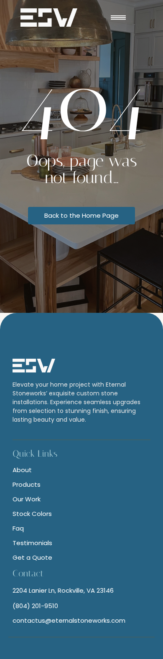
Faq (18, 528)
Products (27, 484)
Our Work (27, 499)
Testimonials (32, 542)
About (22, 469)
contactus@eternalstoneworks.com (69, 620)
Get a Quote (32, 557)
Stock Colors (32, 513)
